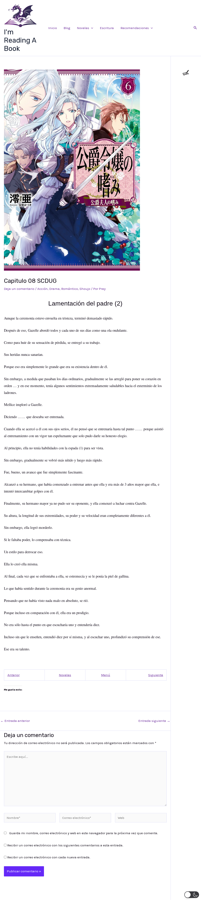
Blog (67, 28)
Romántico (69, 289)
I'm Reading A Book (20, 40)
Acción (42, 289)
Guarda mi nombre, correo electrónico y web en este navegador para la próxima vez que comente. (83, 833)
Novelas (83, 28)
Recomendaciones (135, 28)
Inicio (52, 28)
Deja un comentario (19, 289)
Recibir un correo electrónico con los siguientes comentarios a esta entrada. (65, 845)
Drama (54, 289)
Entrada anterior (15, 720)
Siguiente (155, 675)
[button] (91, 28)
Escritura (107, 28)
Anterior (13, 675)
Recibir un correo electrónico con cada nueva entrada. (48, 857)
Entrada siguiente (154, 720)
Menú (105, 675)
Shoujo (84, 289)
